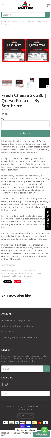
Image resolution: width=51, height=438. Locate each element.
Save (18, 282)
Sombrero (5, 109)
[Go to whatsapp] (44, 430)
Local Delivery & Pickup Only (12, 273)
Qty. (2, 119)
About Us (10, 406)
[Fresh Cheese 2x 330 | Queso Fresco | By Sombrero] (6, 83)
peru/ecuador (36, 273)
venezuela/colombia (9, 276)
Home (3, 21)
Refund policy (25, 409)
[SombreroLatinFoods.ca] (25, 5)
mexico (26, 273)
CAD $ (21, 416)
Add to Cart (25, 133)
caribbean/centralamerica (26, 271)
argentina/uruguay (8, 271)
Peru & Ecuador (13, 21)
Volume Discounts (24, 276)
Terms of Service (34, 406)
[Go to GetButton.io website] (44, 435)
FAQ (20, 406)
